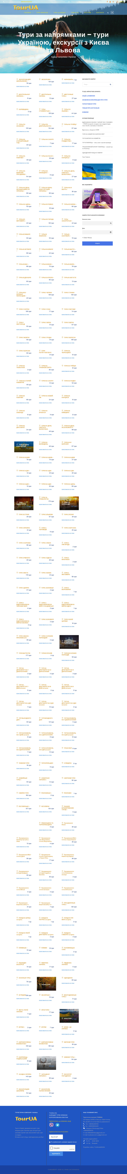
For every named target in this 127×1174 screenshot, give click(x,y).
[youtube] (110, 2)
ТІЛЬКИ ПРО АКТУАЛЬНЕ (90, 108)
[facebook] (107, 2)
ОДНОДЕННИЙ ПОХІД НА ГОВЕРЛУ (92, 153)
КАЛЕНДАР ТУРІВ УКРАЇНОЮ (58, 1115)
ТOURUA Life (53, 1113)
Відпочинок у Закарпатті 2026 (90, 130)
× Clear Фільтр (87, 238)
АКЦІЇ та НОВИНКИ (88, 96)
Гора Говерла (86, 157)
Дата (83, 228)
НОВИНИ (85, 112)
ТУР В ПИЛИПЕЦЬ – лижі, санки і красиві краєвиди (96, 142)
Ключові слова (86, 219)
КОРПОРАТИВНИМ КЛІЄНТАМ (58, 1117)
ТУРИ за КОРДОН (59, 13)
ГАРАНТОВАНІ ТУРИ (89, 104)
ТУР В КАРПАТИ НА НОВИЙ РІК (91, 138)
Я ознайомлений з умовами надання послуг (64, 1142)
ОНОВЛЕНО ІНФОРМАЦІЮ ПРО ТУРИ (94, 100)
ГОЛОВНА (27, 13)
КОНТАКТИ (100, 13)
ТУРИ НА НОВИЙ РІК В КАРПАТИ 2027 (93, 134)
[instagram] (113, 2)
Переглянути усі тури (22, 86)
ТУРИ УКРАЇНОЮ (42, 13)
